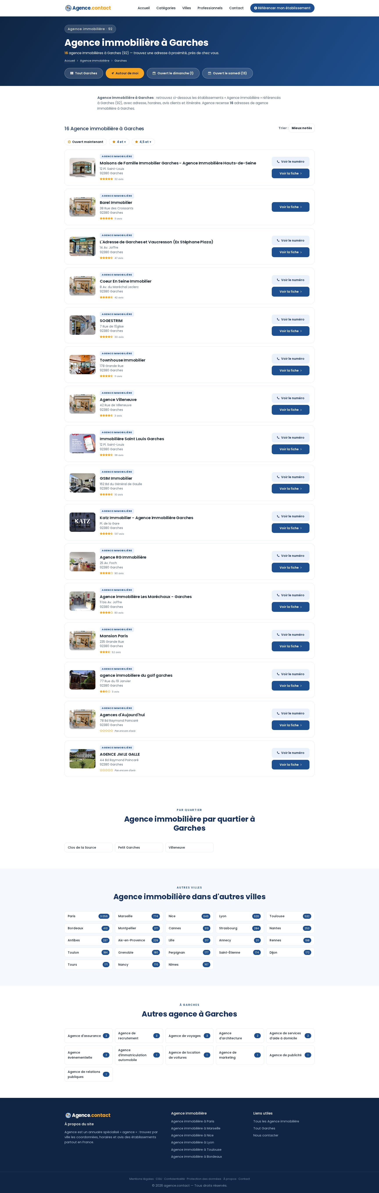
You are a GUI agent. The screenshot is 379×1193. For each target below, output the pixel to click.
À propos (229, 1179)
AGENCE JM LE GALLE (120, 754)
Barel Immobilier (116, 202)
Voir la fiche (289, 173)
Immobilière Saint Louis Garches (132, 439)
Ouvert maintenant (87, 142)
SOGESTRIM (111, 320)
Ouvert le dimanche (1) (175, 73)
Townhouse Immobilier (122, 360)
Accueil (144, 8)
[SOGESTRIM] (82, 325)
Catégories (166, 8)
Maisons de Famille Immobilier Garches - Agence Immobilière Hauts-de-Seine (178, 163)
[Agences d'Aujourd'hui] (82, 719)
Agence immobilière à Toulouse (196, 1149)
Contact (236, 8)
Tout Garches (86, 73)
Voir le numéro (292, 161)
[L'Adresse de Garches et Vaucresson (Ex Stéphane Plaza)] (82, 246)
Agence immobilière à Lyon (192, 1142)
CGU (159, 1179)
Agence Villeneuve (118, 399)
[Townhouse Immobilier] (82, 364)
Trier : (284, 128)
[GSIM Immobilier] (82, 483)
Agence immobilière (94, 61)
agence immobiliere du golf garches (136, 675)
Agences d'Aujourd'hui (122, 715)
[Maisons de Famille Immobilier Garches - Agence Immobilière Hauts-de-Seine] (82, 167)
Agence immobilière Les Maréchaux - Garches (145, 596)
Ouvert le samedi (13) (230, 73)
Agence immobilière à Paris (192, 1121)
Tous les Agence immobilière (276, 1121)
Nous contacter (265, 1135)
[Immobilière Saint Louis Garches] (82, 443)
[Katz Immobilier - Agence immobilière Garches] (82, 522)
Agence (91, 8)
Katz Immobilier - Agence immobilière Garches (146, 517)
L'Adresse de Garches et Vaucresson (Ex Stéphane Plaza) (156, 242)
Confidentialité (174, 1179)
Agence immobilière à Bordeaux (196, 1156)
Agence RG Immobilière (123, 557)
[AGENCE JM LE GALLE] (82, 758)
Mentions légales (141, 1179)
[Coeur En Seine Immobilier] (82, 286)
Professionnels (210, 8)
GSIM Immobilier (116, 478)
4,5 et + (145, 142)
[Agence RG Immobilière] (82, 561)
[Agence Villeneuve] (82, 404)
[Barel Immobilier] (82, 207)
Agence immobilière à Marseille (195, 1128)
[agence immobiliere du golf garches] (82, 679)
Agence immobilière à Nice (192, 1135)
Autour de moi (127, 73)
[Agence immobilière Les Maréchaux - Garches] (82, 601)
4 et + (121, 142)
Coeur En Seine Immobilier (126, 281)
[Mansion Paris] (82, 640)
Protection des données (204, 1179)
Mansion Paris (114, 636)
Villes (186, 8)
